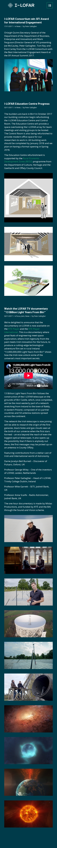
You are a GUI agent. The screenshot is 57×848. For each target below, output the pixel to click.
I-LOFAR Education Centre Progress (27, 103)
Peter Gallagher (31, 26)
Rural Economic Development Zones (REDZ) (21, 160)
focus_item (20, 316)
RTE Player (13, 328)
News (18, 26)
